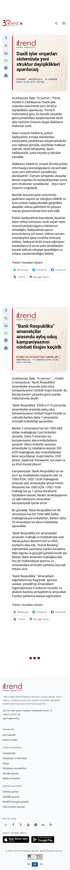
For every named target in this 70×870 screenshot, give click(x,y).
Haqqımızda (9, 753)
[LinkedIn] (43, 825)
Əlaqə (6, 763)
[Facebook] (13, 825)
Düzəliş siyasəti (11, 773)
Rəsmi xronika (10, 740)
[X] (21, 825)
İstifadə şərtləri (10, 791)
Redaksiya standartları (15, 768)
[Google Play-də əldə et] (42, 839)
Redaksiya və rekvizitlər (15, 758)
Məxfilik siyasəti (11, 796)
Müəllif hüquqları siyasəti (16, 801)
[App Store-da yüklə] (16, 839)
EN (28, 864)
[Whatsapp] (6, 825)
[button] (6, 38)
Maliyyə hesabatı (11, 778)
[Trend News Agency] (12, 687)
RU (41, 864)
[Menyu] (63, 23)
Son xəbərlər (9, 735)
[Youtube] (28, 825)
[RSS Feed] (51, 825)
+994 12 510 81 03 (11, 714)
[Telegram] (36, 825)
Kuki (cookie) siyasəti (14, 806)
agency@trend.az (11, 718)
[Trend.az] (13, 23)
